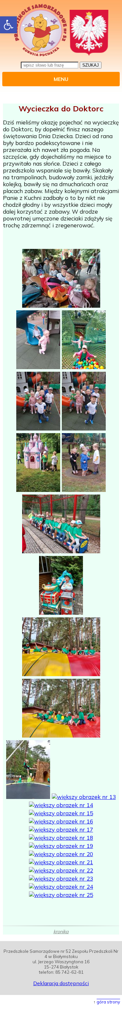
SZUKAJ (90, 65)
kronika (61, 931)
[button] (8, 24)
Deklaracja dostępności (61, 983)
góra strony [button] (108, 1001)
